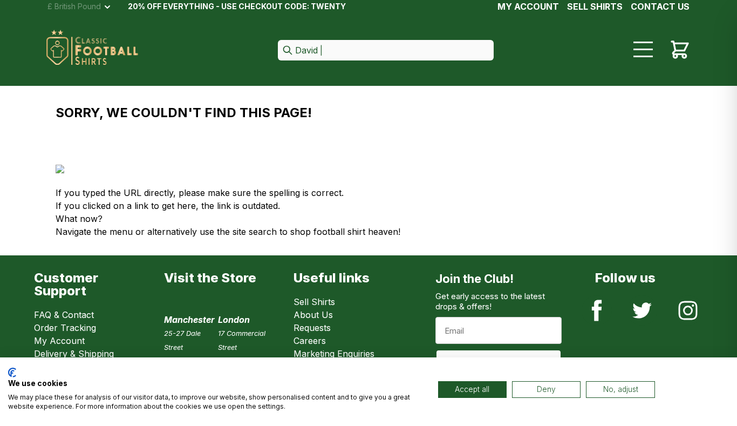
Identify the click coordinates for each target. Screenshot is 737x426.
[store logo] (92, 51)
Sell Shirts (314, 301)
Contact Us (660, 6)
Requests (312, 327)
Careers (310, 340)
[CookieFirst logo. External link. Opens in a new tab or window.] (12, 372)
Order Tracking (65, 327)
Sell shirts (595, 6)
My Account (528, 6)
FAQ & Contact (64, 314)
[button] (386, 51)
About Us (313, 314)
